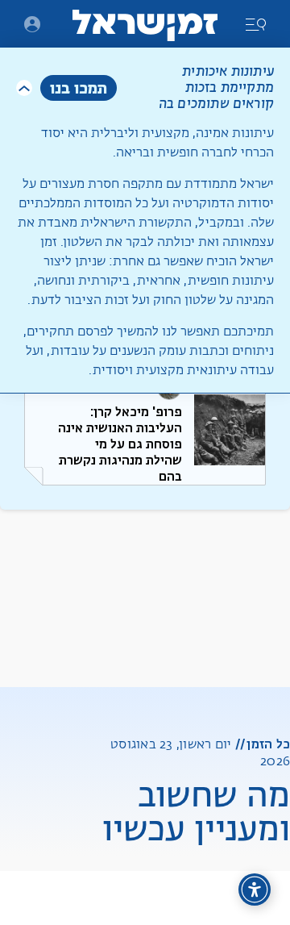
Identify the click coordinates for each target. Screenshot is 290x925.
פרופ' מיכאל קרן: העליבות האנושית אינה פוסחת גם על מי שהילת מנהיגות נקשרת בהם (120, 444)
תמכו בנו (78, 87)
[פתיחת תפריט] (32, 24)
